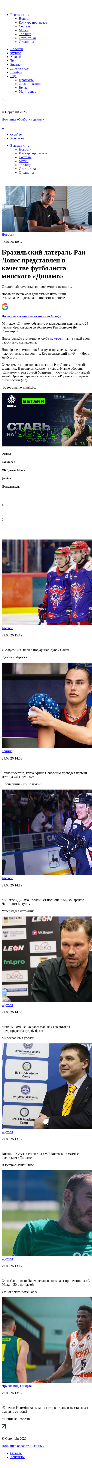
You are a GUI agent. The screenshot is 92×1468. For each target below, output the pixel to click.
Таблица (25, 34)
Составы (25, 26)
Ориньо (6, 453)
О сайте (16, 134)
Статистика (27, 38)
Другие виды (20, 68)
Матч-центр (27, 91)
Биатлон (16, 64)
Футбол (15, 53)
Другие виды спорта (17, 1386)
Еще (13, 76)
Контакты (17, 138)
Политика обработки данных (23, 119)
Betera (23, 87)
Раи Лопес (8, 461)
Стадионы (26, 42)
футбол (6, 478)
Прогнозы (26, 80)
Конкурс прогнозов (33, 22)
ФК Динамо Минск (13, 470)
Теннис (15, 60)
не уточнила (59, 338)
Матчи (23, 30)
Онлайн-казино (30, 84)
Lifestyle (16, 72)
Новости (25, 18)
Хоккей (15, 57)
